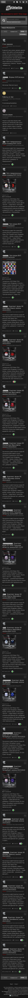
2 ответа (16, 501)
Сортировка (23, 34)
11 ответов (14, 106)
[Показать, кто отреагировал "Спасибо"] (19, 724)
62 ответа (15, 88)
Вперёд (22, 31)
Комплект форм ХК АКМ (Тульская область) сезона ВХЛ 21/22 (12, 512)
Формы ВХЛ (18, 259)
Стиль (16, 984)
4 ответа (15, 971)
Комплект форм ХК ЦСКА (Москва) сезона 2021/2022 (11, 478)
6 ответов (15, 843)
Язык (11, 984)
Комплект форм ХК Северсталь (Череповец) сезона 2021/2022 (13, 951)
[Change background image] (23, 2)
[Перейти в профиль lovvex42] (4, 111)
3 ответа (16, 330)
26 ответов (13, 133)
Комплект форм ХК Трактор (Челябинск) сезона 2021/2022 (13, 919)
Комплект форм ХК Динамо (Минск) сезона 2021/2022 (13, 854)
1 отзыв (15, 724)
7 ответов (15, 908)
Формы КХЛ (18, 177)
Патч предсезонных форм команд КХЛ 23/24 (11, 142)
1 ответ (14, 246)
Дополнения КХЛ (20, 145)
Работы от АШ (7, 97)
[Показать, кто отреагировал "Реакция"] (22, 68)
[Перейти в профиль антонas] (4, 93)
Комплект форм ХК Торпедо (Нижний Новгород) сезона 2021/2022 (13, 888)
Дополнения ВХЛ (20, 227)
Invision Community (17, 994)
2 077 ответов (15, 68)
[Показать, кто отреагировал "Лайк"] (21, 68)
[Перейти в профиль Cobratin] (4, 40)
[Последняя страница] (26, 31)
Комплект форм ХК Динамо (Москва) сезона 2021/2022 (13, 682)
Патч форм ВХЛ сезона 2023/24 (11, 225)
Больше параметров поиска (13, 21)
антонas (4, 98)
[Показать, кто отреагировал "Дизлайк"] (14, 381)
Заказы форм (7, 115)
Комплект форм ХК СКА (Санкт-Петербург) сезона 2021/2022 (13, 735)
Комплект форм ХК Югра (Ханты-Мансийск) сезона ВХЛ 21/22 (12, 596)
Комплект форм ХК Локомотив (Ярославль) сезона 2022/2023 (13, 392)
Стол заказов (7, 44)
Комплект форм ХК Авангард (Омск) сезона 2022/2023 (12, 308)
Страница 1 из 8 (14, 31)
